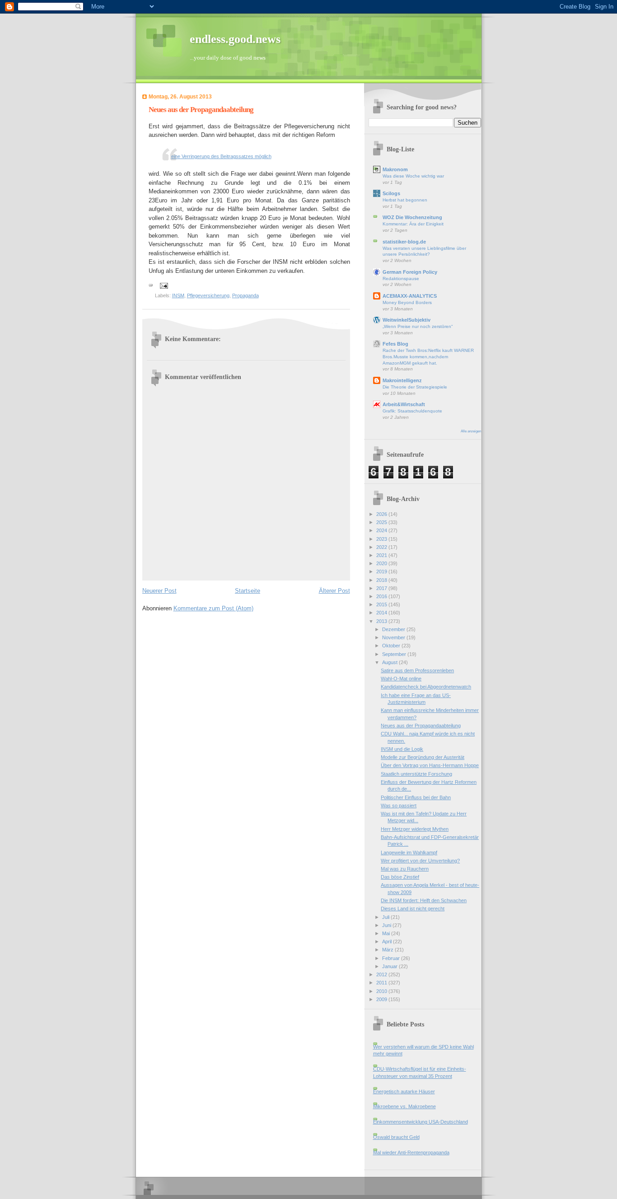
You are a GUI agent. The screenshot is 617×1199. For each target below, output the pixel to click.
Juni (387, 925)
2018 (382, 580)
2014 (382, 612)
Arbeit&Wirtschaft (404, 404)
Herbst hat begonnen (405, 199)
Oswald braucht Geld (396, 1137)
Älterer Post (334, 590)
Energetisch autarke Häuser (404, 1091)
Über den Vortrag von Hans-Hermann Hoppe (430, 765)
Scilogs (391, 193)
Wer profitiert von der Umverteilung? (420, 860)
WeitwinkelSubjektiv (406, 320)
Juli (386, 917)
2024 (382, 530)
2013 (382, 621)
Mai (386, 933)
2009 (382, 999)
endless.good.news (235, 39)
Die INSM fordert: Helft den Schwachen (424, 900)
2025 (382, 522)
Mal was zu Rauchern (405, 868)
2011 (382, 982)
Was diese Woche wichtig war (413, 175)
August (390, 662)
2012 (382, 974)
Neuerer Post (159, 590)
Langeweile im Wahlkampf (409, 852)
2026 (382, 514)
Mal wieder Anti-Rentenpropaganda (411, 1152)
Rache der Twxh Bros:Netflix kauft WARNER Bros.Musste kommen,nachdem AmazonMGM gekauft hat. (428, 356)
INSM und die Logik (402, 749)
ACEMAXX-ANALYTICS (410, 296)
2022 (382, 547)
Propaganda (245, 295)
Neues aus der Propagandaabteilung (421, 725)
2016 (382, 596)
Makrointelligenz (402, 380)
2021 (382, 555)
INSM (178, 295)
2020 (382, 563)
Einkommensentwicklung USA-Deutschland (420, 1121)
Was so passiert (398, 805)
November (394, 637)
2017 (382, 588)
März (388, 949)
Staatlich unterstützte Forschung (416, 774)
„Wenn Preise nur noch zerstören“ (418, 326)
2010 (382, 991)
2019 (382, 571)
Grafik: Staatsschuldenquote (412, 410)
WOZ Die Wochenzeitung (412, 217)
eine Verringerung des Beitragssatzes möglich (221, 156)
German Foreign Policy (410, 272)
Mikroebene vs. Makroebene (404, 1106)
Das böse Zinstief (400, 877)
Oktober (392, 645)
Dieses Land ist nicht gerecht (412, 908)
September (394, 654)
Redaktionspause (401, 278)
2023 (382, 539)
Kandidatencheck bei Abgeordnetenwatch (426, 686)
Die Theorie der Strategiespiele (415, 386)
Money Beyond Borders (407, 302)
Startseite (247, 590)
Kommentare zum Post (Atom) (213, 608)
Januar (390, 966)
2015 (382, 604)
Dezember (394, 629)
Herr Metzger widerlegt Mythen (415, 829)
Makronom (395, 169)
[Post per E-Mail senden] (164, 285)
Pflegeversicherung (208, 295)
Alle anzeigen (471, 431)
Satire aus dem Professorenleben (417, 670)
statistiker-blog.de (404, 241)
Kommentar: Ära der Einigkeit (413, 223)
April (387, 941)
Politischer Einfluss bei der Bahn (416, 797)
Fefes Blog (395, 344)
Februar (391, 958)
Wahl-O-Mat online (401, 678)
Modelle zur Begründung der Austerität (422, 757)
